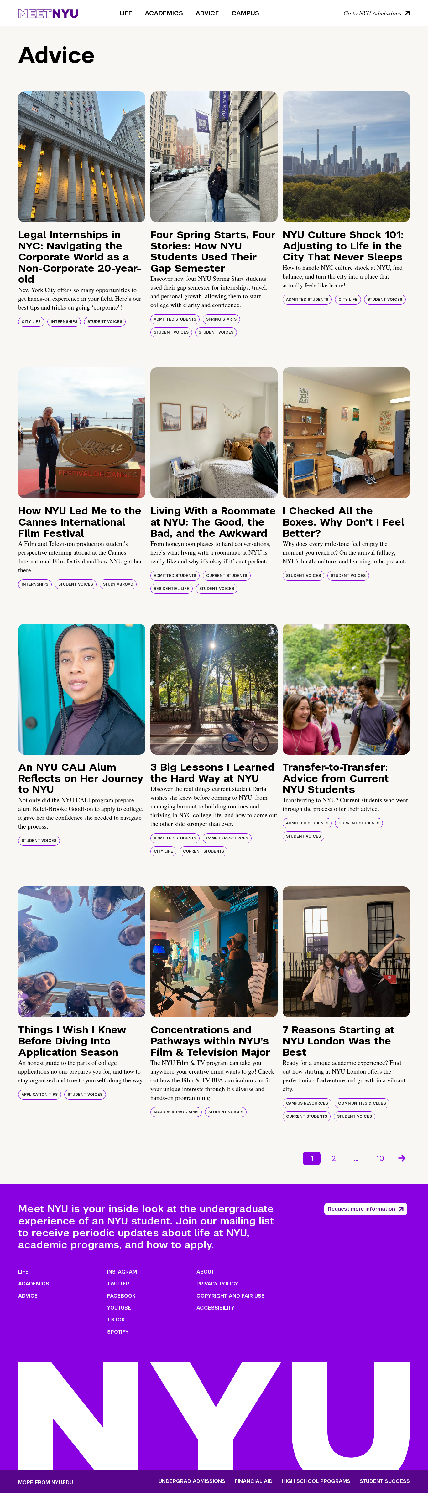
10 (380, 1158)
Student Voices (104, 321)
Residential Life (171, 588)
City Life (31, 321)
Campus (245, 13)
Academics (164, 13)
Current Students (226, 575)
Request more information (361, 1209)
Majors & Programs (176, 1112)
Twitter (118, 1283)
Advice (207, 13)
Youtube (119, 1308)
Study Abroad (118, 584)
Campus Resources (227, 838)
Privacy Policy (217, 1283)
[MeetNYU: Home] (48, 13)
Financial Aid (254, 1481)
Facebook (121, 1296)
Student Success (385, 1481)
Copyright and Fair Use (230, 1296)
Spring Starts (221, 319)
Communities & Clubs (362, 1103)
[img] (81, 156)
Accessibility (215, 1308)
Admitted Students (175, 319)
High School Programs (316, 1481)
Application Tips (40, 1094)
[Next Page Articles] (402, 1157)
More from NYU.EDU (45, 1482)
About (205, 1272)
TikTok (116, 1319)
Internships (64, 321)
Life (126, 13)
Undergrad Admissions (192, 1481)
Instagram (122, 1272)
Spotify (118, 1332)
